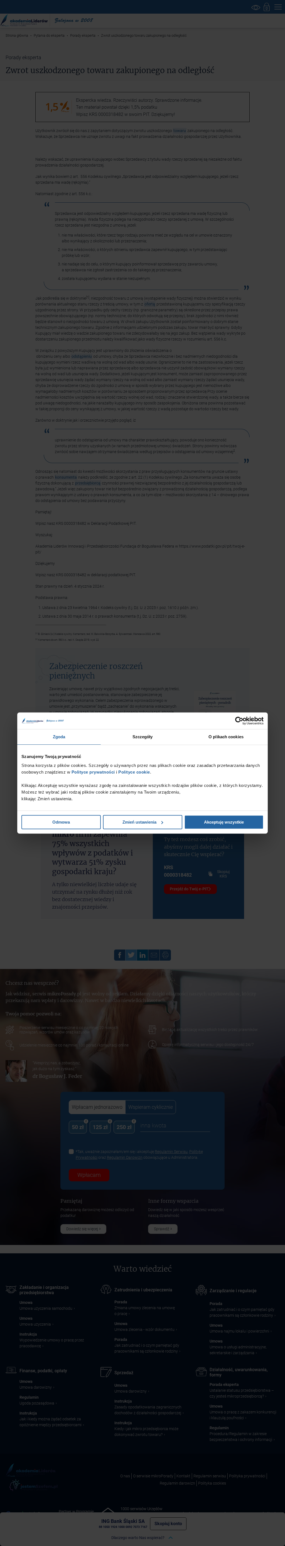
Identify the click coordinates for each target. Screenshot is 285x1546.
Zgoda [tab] (59, 736)
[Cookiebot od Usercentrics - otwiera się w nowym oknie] (239, 721)
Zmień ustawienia (139, 822)
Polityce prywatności (92, 772)
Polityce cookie (134, 772)
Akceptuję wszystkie (224, 822)
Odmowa (61, 822)
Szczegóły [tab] (142, 736)
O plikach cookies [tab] (226, 736)
